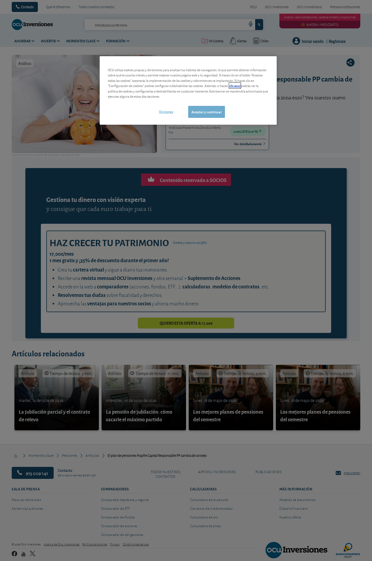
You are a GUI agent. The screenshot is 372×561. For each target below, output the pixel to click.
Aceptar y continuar (206, 111)
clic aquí (234, 85)
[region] (188, 90)
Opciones (166, 111)
